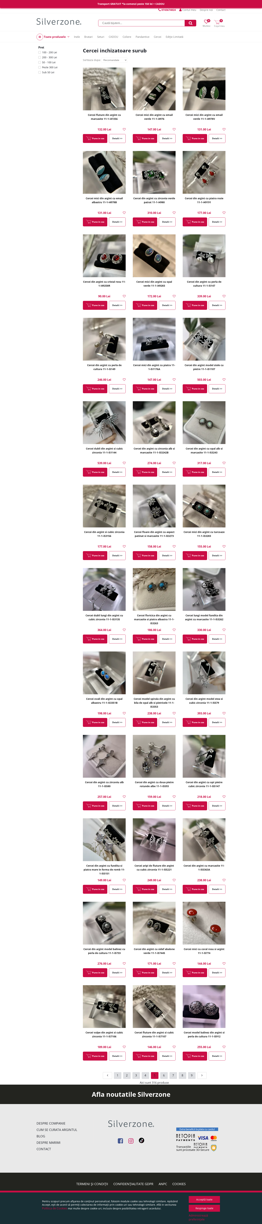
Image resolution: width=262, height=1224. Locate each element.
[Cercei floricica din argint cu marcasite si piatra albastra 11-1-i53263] (154, 589)
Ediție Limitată (174, 37)
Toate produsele (54, 37)
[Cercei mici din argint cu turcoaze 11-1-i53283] (204, 506)
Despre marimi (48, 1142)
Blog (41, 1136)
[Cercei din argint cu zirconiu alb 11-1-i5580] (104, 756)
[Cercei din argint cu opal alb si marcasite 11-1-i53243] (204, 422)
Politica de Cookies (54, 1208)
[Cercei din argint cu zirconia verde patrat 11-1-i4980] (154, 172)
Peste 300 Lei (50, 67)
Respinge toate (204, 1208)
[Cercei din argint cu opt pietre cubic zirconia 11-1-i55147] (204, 756)
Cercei (157, 37)
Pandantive (142, 37)
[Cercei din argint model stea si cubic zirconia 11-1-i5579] (204, 672)
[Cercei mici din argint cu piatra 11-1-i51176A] (154, 339)
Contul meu (189, 10)
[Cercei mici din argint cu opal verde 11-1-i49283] (154, 255)
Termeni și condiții (92, 1184)
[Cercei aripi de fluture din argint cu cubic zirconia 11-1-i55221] (154, 839)
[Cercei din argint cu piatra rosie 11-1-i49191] (204, 172)
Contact (220, 10)
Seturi (100, 37)
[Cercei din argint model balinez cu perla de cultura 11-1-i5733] (104, 923)
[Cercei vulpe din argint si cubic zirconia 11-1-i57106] (104, 1006)
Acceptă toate (204, 1199)
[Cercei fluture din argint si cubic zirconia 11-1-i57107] (154, 1006)
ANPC (163, 1184)
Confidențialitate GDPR (133, 1184)
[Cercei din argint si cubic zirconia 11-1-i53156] (104, 506)
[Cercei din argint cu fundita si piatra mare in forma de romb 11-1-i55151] (104, 839)
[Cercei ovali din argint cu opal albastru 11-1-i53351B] (104, 672)
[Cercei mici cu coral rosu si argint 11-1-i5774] (204, 923)
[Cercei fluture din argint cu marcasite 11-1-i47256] (104, 89)
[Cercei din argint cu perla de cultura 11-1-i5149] (104, 339)
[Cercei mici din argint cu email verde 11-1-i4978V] (204, 89)
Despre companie (51, 1123)
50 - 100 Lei (49, 62)
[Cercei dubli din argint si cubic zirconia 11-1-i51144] (104, 422)
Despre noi (206, 10)
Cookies (179, 1184)
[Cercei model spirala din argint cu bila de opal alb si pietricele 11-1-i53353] (154, 672)
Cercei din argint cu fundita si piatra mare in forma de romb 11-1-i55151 (104, 869)
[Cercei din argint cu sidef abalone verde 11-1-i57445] (154, 923)
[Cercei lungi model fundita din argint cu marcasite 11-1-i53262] (204, 589)
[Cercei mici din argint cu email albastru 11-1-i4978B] (104, 172)
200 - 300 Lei (49, 57)
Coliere (127, 37)
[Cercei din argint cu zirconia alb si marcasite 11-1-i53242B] (154, 422)
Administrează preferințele (198, 1217)
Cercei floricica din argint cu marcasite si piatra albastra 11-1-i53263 (154, 619)
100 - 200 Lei (49, 52)
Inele (77, 37)
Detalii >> (117, 138)
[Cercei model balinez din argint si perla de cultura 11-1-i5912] (204, 1006)
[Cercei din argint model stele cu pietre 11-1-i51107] (204, 339)
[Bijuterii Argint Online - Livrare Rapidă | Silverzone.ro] (59, 21)
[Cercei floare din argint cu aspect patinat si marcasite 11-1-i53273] (154, 506)
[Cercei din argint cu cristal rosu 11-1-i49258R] (104, 255)
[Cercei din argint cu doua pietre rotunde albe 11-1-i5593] (154, 756)
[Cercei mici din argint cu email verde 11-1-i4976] (154, 89)
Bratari (88, 37)
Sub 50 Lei (48, 72)
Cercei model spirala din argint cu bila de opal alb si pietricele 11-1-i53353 (154, 702)
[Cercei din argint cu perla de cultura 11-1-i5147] (204, 255)
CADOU (113, 37)
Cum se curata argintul (57, 1130)
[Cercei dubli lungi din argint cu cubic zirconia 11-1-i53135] (104, 589)
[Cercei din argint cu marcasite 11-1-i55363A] (204, 839)
